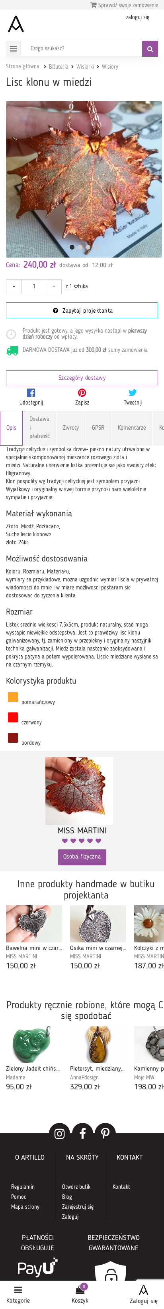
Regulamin (23, 1187)
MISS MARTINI (21, 957)
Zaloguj (70, 1217)
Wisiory (110, 67)
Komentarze (132, 428)
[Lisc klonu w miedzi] (84, 179)
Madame (15, 1078)
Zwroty (71, 428)
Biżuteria (58, 67)
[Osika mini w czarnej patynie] (98, 923)
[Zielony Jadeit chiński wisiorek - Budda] (34, 1044)
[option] (34, 938)
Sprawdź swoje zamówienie (127, 5)
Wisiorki (85, 67)
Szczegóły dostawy (82, 378)
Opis (11, 428)
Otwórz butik (76, 1187)
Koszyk (80, 1301)
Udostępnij (31, 403)
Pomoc (18, 1197)
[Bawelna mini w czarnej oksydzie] (34, 923)
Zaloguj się (144, 1301)
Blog (67, 1197)
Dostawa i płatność (39, 428)
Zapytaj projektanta (87, 311)
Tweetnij (133, 403)
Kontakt (121, 1187)
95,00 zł (19, 1087)
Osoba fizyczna (82, 857)
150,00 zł (21, 966)
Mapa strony (25, 1207)
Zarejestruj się (78, 1207)
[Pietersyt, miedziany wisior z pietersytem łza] (98, 1044)
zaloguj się (137, 17)
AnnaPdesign (84, 1078)
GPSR (98, 428)
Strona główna (22, 66)
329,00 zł (85, 1087)
